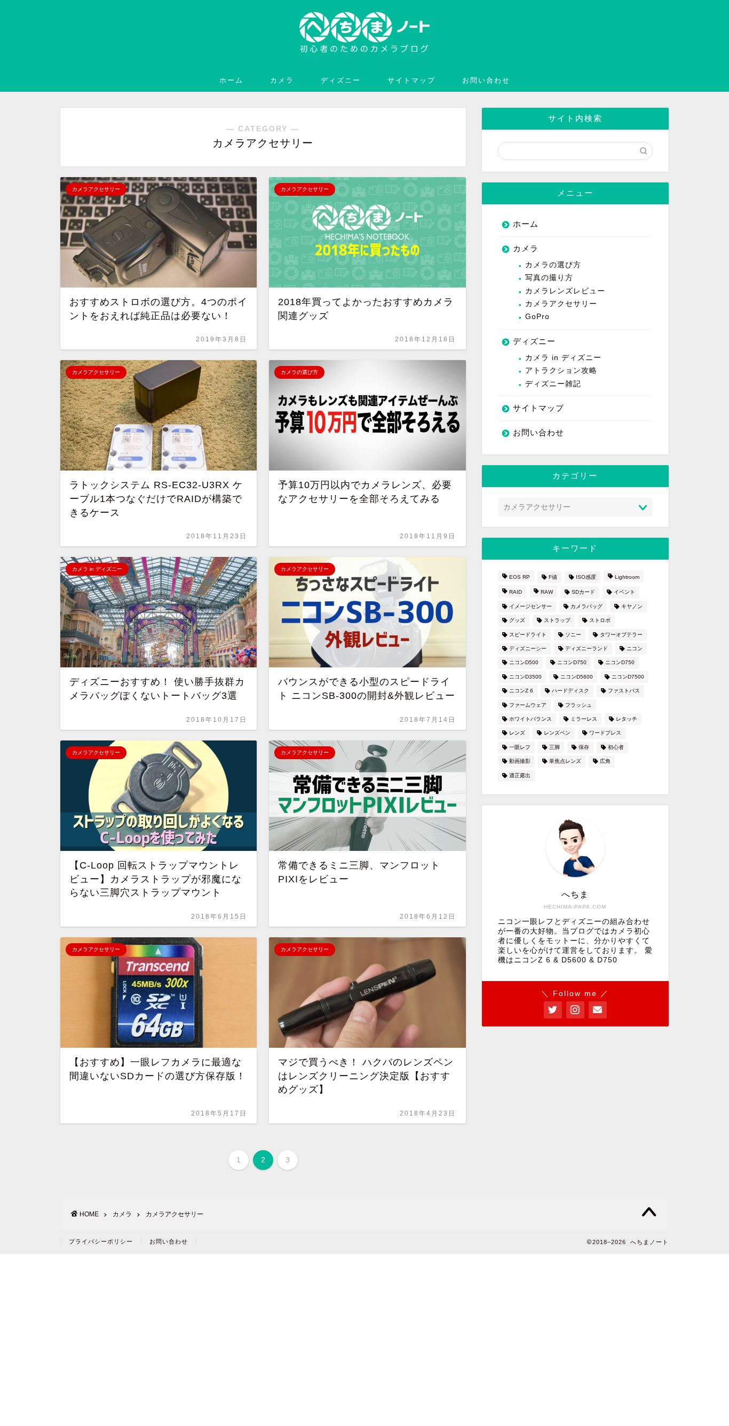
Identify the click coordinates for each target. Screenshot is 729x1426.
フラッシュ (578, 705)
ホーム (231, 80)
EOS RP (519, 577)
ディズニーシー (527, 648)
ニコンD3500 (525, 677)
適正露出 (519, 775)
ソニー (573, 635)
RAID (515, 592)
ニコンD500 (523, 663)
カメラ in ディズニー (563, 358)
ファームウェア (527, 705)
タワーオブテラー (621, 635)
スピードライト (527, 635)
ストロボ (600, 621)
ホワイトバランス (530, 719)
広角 (605, 761)
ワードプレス (605, 733)
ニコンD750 (572, 663)
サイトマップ (411, 80)
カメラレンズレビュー (565, 291)
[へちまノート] (364, 56)
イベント (624, 592)
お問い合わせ (486, 80)
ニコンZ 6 (521, 691)
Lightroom (627, 577)
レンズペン (557, 733)
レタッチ (626, 719)
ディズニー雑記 (553, 384)
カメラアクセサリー (561, 304)
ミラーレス (583, 719)
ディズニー (341, 80)
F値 (553, 577)
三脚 (554, 747)
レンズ (517, 733)
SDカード (583, 592)
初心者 (616, 747)
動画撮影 (519, 761)
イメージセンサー (530, 606)
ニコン (635, 648)
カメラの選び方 (553, 265)
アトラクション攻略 (561, 371)
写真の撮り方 (549, 278)
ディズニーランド (586, 648)
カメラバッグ (586, 606)
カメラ (282, 80)
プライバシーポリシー (101, 1241)
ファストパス (624, 691)
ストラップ (557, 621)
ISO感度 (586, 577)
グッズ (517, 621)
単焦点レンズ (565, 761)
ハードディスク (570, 691)
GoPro (537, 317)
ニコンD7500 (628, 677)
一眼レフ (519, 747)
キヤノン (632, 606)
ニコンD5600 (576, 677)
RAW (547, 592)
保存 (584, 747)
